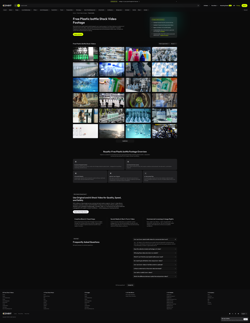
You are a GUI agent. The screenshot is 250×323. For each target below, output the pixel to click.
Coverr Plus (210, 296)
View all (245, 10)
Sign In (244, 5)
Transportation (5, 305)
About (209, 294)
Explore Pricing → (164, 35)
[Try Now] (139, 1)
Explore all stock (78, 34)
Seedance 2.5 (169, 294)
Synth (45, 294)
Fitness (4, 299)
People (4, 296)
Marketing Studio (225, 5)
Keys (44, 297)
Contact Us (130, 285)
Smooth (45, 302)
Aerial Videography (6, 300)
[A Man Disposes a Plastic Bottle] (138, 69)
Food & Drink (5, 302)
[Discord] (238, 314)
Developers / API (210, 297)
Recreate (138, 75)
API (234, 5)
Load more (125, 141)
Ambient (45, 305)
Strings (45, 307)
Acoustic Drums (46, 308)
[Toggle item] (175, 239)
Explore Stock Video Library (80, 211)
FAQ (208, 300)
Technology (5, 307)
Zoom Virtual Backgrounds (7, 308)
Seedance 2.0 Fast (170, 300)
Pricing (238, 5)
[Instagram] (230, 314)
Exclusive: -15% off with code (108, 75)
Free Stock (213, 5)
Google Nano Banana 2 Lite (171, 299)
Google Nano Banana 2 (171, 296)
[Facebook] (235, 314)
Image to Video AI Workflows (131, 296)
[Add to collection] (149, 64)
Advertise (209, 302)
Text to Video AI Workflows (130, 294)
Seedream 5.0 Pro (170, 305)
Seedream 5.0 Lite (170, 307)
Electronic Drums (47, 296)
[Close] (176, 1)
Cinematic (45, 300)
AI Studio (206, 5)
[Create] (15, 5)
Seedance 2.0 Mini (170, 302)
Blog (208, 299)
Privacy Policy (20, 313)
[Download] (149, 75)
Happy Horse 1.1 (169, 308)
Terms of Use (27, 313)
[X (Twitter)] (232, 314)
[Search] (18, 5)
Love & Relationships (6, 297)
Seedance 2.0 (169, 297)
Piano (45, 299)
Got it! (245, 319)
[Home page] (7, 5)
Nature (4, 294)
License (15, 313)
